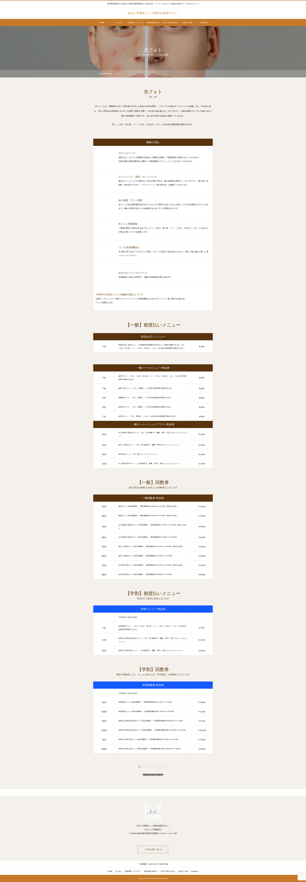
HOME (101, 22)
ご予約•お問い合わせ (153, 849)
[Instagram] (202, 13)
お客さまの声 (187, 22)
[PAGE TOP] (153, 792)
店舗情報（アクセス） (136, 22)
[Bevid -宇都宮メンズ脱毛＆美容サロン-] (153, 811)
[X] (207, 13)
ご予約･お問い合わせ (170, 22)
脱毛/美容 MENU (153, 22)
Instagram (204, 22)
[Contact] (211, 13)
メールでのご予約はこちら (153, 775)
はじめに (118, 22)
